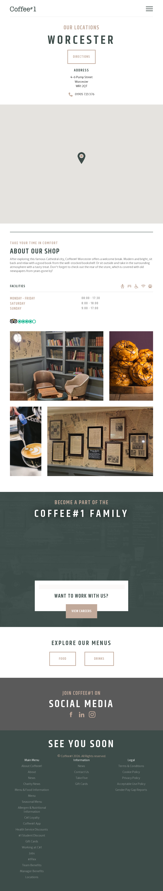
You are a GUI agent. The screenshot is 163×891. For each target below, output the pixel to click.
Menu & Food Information (32, 790)
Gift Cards (31, 841)
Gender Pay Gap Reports (131, 790)
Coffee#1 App (32, 823)
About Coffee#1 (31, 766)
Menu (32, 796)
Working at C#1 (32, 847)
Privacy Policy (131, 778)
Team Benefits (32, 865)
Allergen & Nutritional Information (32, 809)
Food (62, 658)
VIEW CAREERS (82, 611)
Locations (31, 877)
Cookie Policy (131, 772)
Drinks (99, 658)
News (31, 778)
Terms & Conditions (131, 766)
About (32, 772)
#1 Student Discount (31, 835)
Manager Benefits (32, 871)
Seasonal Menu (32, 802)
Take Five (82, 778)
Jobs (32, 853)
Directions (81, 56)
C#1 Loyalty (32, 817)
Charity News (31, 784)
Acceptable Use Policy (131, 784)
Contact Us (81, 772)
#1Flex (32, 859)
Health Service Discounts (32, 829)
